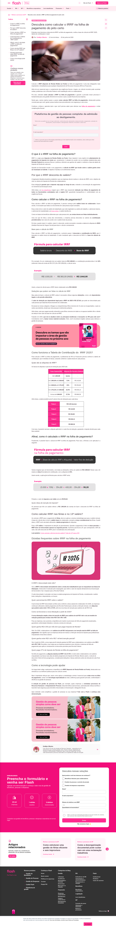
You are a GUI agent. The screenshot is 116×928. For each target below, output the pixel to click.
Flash (67, 8)
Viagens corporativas (61, 899)
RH (16, 8)
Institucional (96, 876)
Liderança (61, 876)
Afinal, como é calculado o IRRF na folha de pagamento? (17, 44)
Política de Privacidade (73, 920)
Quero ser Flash (102, 3)
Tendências (61, 878)
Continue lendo (47, 854)
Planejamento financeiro (62, 902)
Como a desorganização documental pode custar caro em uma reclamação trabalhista (89, 849)
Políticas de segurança (47, 879)
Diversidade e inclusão (62, 881)
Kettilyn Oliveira (42, 37)
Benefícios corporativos (34, 8)
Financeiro (59, 8)
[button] (40, 849)
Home (42, 873)
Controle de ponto (80, 903)
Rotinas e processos (78, 909)
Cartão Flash (30, 884)
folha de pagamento (88, 106)
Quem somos (45, 876)
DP (22, 8)
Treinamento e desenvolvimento (80, 879)
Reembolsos (61, 896)
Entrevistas (61, 883)
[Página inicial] (9, 15)
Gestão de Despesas (32, 881)
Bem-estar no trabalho (62, 886)
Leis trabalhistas (48, 8)
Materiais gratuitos (103, 8)
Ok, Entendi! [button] (88, 924)
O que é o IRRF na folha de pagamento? (17, 24)
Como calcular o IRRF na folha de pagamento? (18, 33)
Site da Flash (87, 3)
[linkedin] (97, 749)
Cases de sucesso (98, 880)
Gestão (9, 8)
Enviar (84, 820)
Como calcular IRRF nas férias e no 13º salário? (17, 49)
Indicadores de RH (80, 876)
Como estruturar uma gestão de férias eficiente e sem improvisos (55, 847)
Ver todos (12, 856)
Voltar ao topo (103, 911)
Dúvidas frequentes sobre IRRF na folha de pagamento (17, 54)
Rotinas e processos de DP (19, 14)
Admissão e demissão (78, 906)
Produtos (95, 878)
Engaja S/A (44, 884)
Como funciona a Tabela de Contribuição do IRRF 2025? (17, 38)
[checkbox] (84, 782)
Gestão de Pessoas (32, 878)
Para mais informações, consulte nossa (59, 920)
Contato (43, 881)
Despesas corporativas (61, 894)
